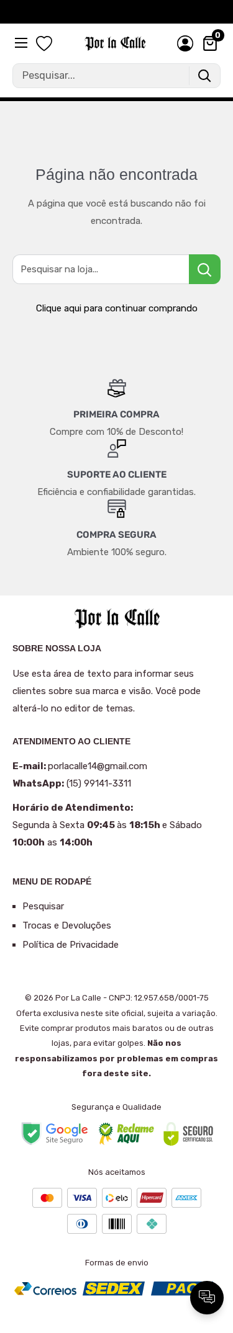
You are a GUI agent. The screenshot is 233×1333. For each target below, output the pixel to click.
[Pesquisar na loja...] (205, 269)
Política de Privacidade (70, 944)
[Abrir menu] (22, 42)
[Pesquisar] (204, 75)
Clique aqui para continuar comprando (117, 308)
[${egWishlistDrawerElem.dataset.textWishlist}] (44, 44)
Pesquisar (43, 906)
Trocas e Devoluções (66, 925)
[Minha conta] (185, 43)
